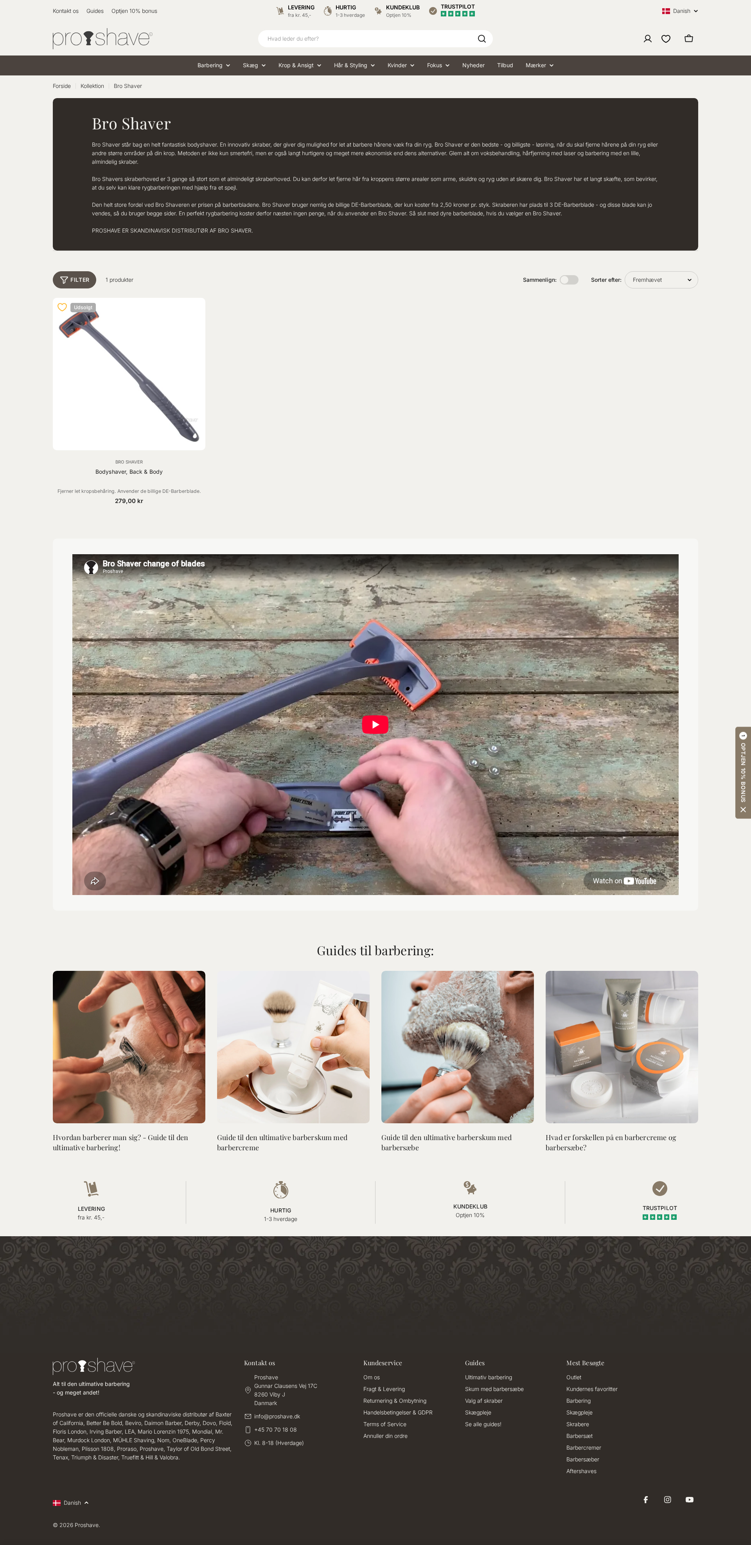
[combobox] (375, 38)
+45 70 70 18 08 (275, 1429)
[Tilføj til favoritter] (62, 307)
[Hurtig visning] (194, 314)
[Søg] (482, 38)
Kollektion (92, 85)
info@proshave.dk (277, 1416)
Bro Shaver (129, 462)
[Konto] (647, 38)
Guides (95, 10)
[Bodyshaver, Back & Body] (129, 374)
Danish (681, 11)
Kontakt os (66, 10)
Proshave (87, 1525)
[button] (743, 772)
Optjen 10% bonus (134, 10)
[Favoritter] (666, 38)
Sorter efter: (606, 279)
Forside (62, 85)
